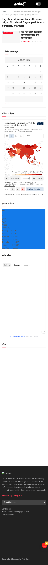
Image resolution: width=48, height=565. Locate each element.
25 (13, 93)
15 (35, 82)
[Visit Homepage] (20, 3)
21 (29, 88)
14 (29, 82)
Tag (10, 12)
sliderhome (8, 32)
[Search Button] (45, 4)
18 (13, 88)
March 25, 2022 (37, 41)
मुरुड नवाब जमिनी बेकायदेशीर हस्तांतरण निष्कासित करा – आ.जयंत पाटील (31, 35)
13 (24, 82)
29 (35, 93)
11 (13, 82)
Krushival (26, 41)
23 (40, 88)
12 (18, 82)
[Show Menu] (3, 4)
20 (24, 88)
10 (7, 82)
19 (18, 88)
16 (40, 82)
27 (24, 93)
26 (18, 93)
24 (7, 93)
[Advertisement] (24, 434)
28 (29, 93)
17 (7, 88)
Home (4, 12)
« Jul (6, 103)
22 (35, 88)
